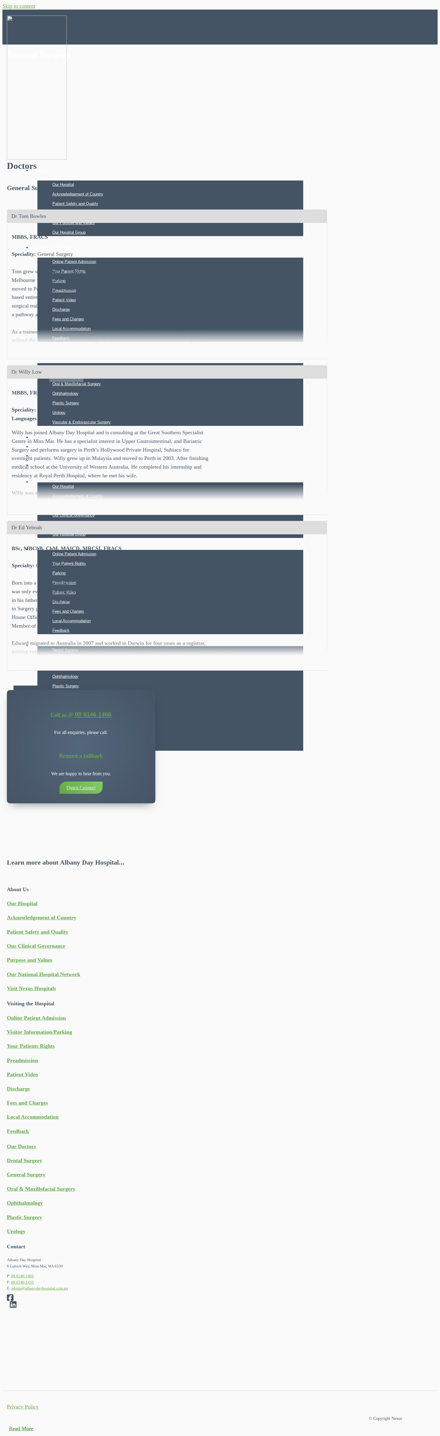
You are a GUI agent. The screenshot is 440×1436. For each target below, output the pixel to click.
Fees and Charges (27, 1103)
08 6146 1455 (22, 1282)
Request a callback (81, 755)
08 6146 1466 (93, 714)
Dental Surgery (24, 1160)
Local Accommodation (33, 1117)
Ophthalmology (65, 676)
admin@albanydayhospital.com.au (39, 1288)
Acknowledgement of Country (77, 194)
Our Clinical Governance (73, 515)
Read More (21, 1429)
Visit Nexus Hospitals (31, 988)
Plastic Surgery (65, 686)
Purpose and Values (29, 960)
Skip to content (18, 6)
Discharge (18, 1089)
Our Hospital (63, 184)
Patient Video (22, 1074)
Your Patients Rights (31, 1046)
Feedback (18, 1131)
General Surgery (26, 1174)
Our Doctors (21, 1146)
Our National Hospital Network (43, 974)
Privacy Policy (23, 1407)
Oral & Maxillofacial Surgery (41, 1189)
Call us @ (63, 715)
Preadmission (22, 1060)
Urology (16, 1231)
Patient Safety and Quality (75, 203)
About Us (42, 170)
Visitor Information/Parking (39, 1032)
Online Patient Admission (36, 1018)
